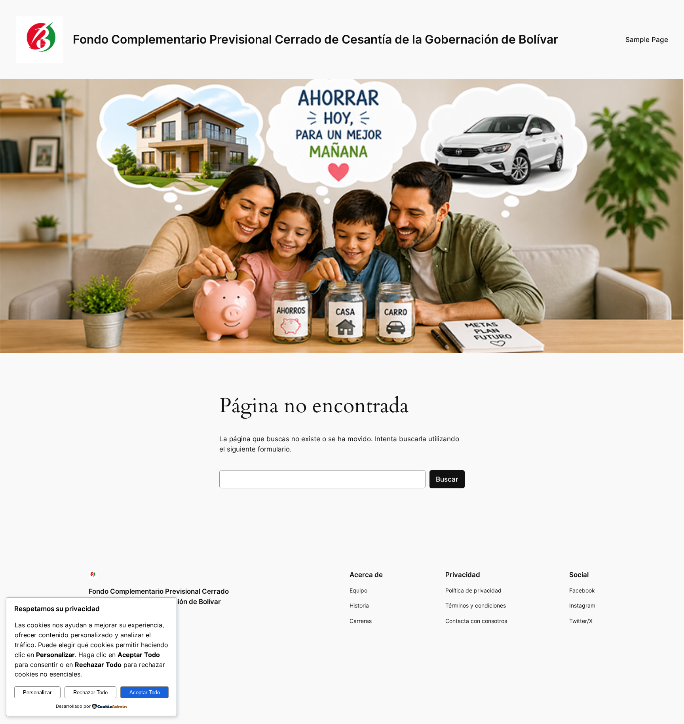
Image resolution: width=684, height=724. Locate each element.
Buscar (447, 479)
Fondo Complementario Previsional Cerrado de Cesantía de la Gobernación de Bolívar (315, 39)
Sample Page (646, 40)
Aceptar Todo (144, 692)
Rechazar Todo (90, 692)
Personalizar (37, 692)
